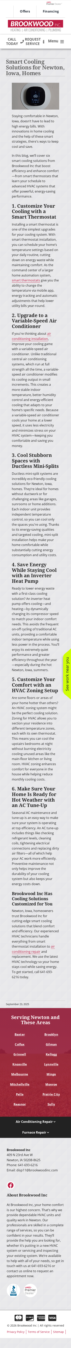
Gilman (51, 1044)
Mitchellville (20, 1084)
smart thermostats (26, 280)
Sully (51, 1104)
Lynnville (51, 1064)
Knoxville (19, 1064)
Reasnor (20, 1104)
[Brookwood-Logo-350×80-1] (35, 21)
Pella (19, 1094)
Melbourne (19, 1074)
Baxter (20, 1034)
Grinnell (19, 1054)
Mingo (51, 1074)
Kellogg (51, 1054)
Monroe (51, 1084)
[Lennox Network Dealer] (56, 3)
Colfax (19, 1044)
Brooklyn (51, 1034)
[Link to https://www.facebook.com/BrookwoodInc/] (11, 1185)
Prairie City (51, 1094)
